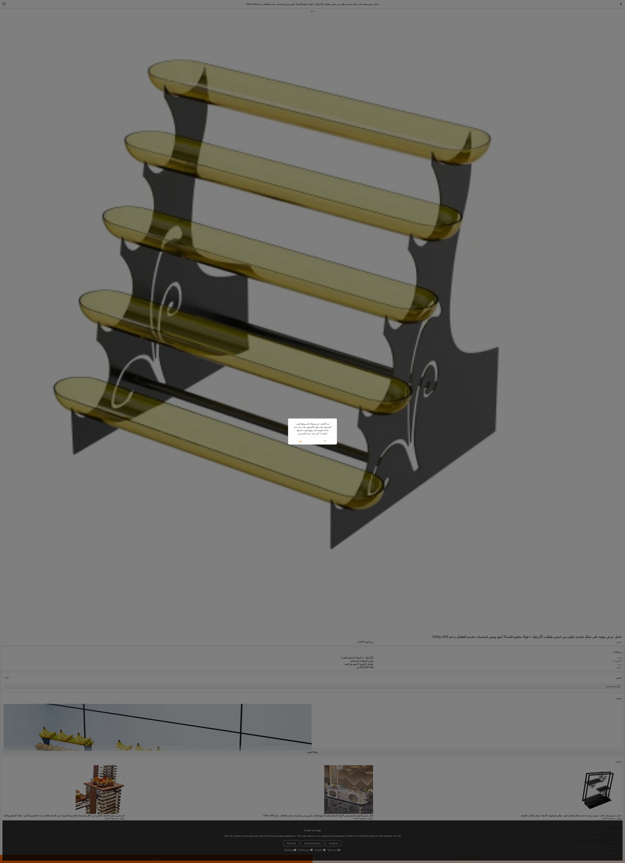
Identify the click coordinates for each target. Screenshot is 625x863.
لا (325, 441)
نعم (300, 441)
